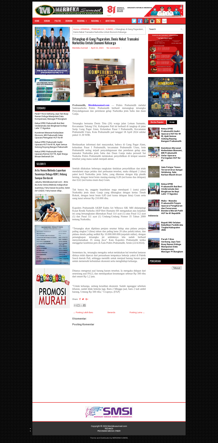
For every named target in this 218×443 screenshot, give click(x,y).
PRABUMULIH (97, 29)
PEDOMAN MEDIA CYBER (109, 431)
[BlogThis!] (78, 305)
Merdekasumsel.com (117, 426)
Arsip (171, 122)
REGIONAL (82, 20)
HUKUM (47, 20)
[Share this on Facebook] (80, 299)
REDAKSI (109, 428)
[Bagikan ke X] (81, 305)
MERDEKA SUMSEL (120, 438)
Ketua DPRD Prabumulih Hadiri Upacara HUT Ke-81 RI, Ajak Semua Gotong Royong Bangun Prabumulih (51, 144)
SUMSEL (110, 29)
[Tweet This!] (83, 299)
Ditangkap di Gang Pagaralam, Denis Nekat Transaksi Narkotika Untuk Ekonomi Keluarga (105, 41)
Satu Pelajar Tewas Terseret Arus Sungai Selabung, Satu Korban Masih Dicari (172, 171)
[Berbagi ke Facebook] (84, 305)
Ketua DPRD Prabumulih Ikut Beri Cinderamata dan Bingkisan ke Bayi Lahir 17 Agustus (51, 125)
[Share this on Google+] (87, 299)
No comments (113, 48)
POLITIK (58, 20)
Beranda (111, 312)
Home (76, 29)
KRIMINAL (85, 29)
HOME (37, 20)
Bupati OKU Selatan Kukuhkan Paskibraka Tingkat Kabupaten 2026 (172, 226)
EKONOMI (68, 20)
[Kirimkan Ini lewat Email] (75, 305)
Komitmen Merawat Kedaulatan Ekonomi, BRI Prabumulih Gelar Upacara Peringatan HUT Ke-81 (49, 135)
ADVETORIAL (110, 20)
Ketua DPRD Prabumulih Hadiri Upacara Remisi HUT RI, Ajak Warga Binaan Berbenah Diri (51, 154)
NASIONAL (96, 20)
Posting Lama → (137, 312)
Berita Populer (157, 122)
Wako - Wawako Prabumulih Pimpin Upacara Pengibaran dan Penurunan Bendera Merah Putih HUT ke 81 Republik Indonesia (165, 208)
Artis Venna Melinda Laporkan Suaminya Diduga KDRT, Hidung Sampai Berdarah (51, 174)
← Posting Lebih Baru (83, 312)
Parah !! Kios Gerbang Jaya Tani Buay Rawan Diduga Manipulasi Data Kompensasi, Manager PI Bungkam (51, 116)
